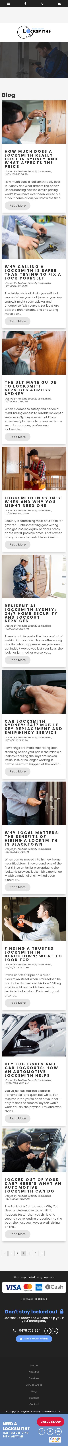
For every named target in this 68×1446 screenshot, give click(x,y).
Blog (34, 1391)
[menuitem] (34, 1365)
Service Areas (34, 1384)
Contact (34, 1404)
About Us (34, 1371)
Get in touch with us (36, 1338)
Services (34, 1378)
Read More (18, 205)
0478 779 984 (30, 1330)
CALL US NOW (50, 1422)
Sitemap (34, 1397)
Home (34, 1365)
